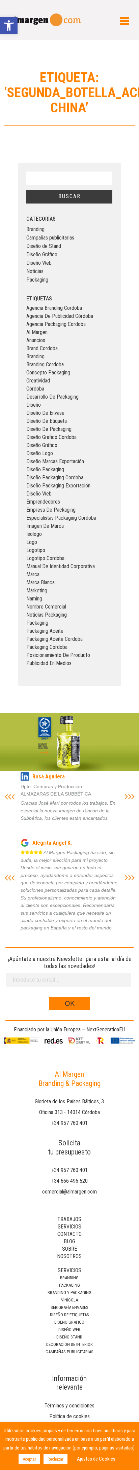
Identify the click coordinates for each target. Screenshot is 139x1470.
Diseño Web (39, 263)
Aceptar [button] (29, 1459)
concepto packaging (48, 372)
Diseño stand (69, 1336)
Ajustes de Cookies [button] (96, 1459)
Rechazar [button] (55, 1459)
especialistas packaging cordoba (61, 518)
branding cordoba (45, 364)
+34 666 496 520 (69, 1181)
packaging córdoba (46, 647)
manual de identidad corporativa (60, 566)
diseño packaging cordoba (54, 477)
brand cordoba (42, 348)
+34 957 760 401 (69, 1123)
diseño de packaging (49, 429)
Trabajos (69, 1219)
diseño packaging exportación (58, 485)
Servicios (69, 1226)
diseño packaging (45, 469)
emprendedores (43, 502)
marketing (36, 590)
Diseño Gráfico (41, 254)
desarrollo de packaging (52, 397)
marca (32, 574)
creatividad (38, 380)
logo (31, 542)
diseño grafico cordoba (51, 437)
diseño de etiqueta (46, 421)
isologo (34, 534)
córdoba (35, 388)
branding (35, 356)
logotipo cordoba (45, 558)
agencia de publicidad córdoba (59, 316)
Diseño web (69, 1329)
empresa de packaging (51, 510)
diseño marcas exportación (55, 461)
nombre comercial (46, 606)
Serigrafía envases (69, 1307)
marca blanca (40, 582)
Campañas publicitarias (50, 237)
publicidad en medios (49, 663)
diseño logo (39, 453)
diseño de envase (45, 413)
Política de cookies (69, 1416)
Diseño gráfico (69, 1322)
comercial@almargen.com (69, 1191)
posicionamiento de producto (58, 655)
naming (34, 598)
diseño (33, 405)
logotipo (35, 550)
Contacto (69, 1234)
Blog (69, 1241)
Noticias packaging (46, 615)
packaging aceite (44, 631)
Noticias (35, 271)
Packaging (37, 280)
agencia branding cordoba (54, 308)
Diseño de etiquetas (69, 1314)
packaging (37, 623)
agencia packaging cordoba (56, 324)
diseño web (39, 493)
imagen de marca (45, 526)
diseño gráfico (41, 445)
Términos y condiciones (69, 1405)
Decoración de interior (69, 1344)
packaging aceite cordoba (54, 639)
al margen (37, 332)
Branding (35, 229)
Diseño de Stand (43, 246)
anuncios (35, 340)
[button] (9, 25)
